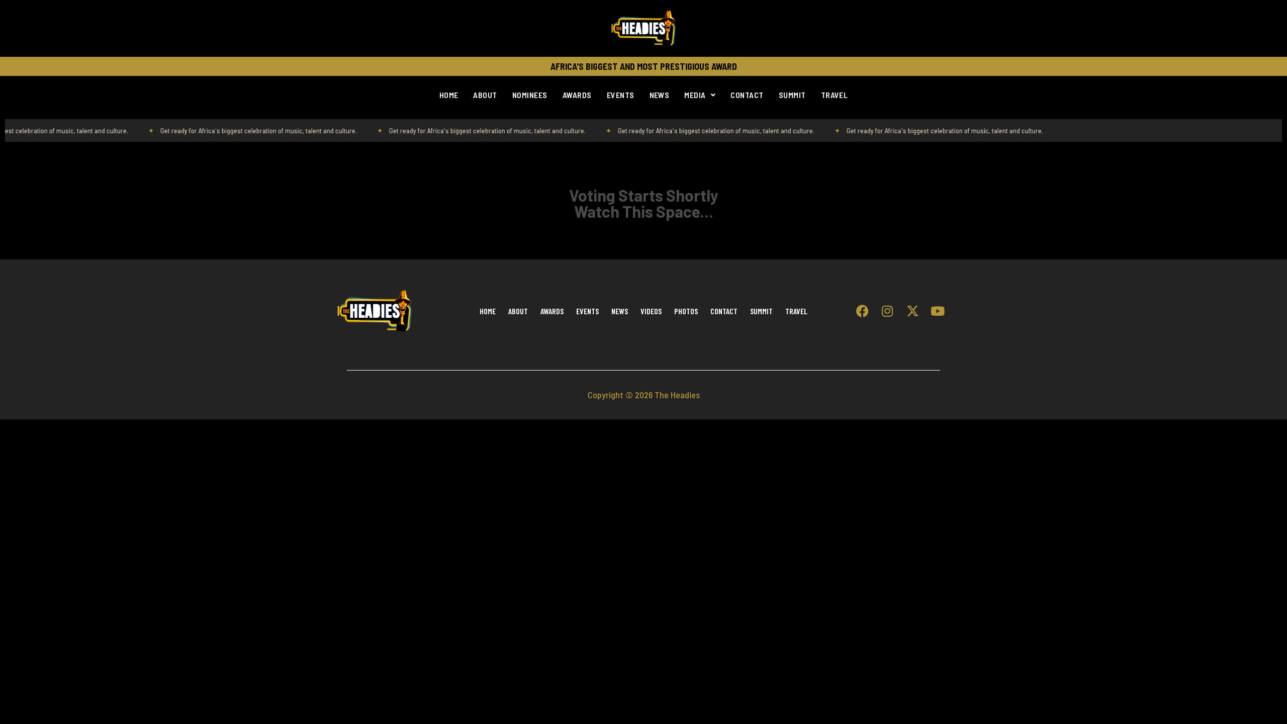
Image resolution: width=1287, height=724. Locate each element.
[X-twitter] (912, 311)
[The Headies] (643, 28)
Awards (577, 95)
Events (620, 95)
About (485, 95)
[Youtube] (937, 311)
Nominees (529, 95)
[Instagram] (887, 311)
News (660, 95)
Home (448, 95)
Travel (834, 95)
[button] (700, 95)
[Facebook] (862, 311)
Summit (792, 95)
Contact (746, 95)
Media (694, 95)
